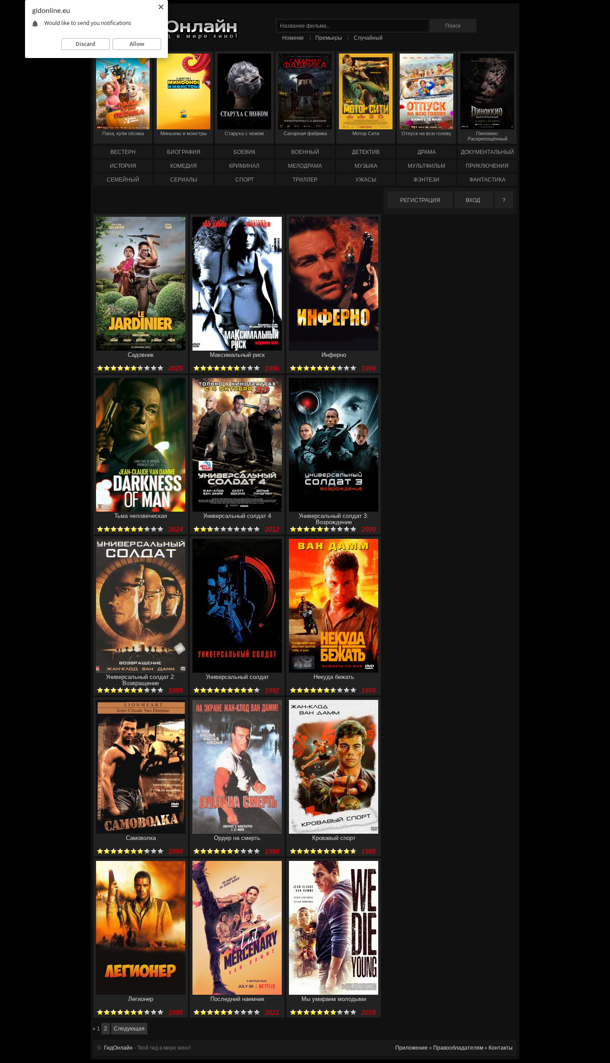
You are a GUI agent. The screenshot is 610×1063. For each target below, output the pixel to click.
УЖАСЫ (365, 180)
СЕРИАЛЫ (183, 180)
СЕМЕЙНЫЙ (123, 180)
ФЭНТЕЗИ (426, 180)
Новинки (293, 38)
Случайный (368, 38)
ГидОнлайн (118, 1048)
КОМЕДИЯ (183, 166)
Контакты (501, 1048)
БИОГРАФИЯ (184, 152)
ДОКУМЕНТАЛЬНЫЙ (487, 152)
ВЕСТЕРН (123, 152)
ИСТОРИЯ (123, 166)
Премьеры (328, 38)
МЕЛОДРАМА (305, 166)
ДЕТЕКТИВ (366, 152)
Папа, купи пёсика (123, 133)
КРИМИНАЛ (244, 166)
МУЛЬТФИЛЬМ (426, 166)
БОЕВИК (244, 152)
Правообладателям (458, 1048)
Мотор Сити (365, 133)
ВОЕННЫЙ (305, 152)
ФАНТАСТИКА (487, 180)
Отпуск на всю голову (426, 133)
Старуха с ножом (244, 133)
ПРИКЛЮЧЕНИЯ (487, 166)
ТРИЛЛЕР (305, 180)
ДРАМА (427, 152)
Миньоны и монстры (183, 133)
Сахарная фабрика (305, 133)
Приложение (411, 1048)
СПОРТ (244, 180)
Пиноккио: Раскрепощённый (487, 136)
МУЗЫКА (366, 166)
